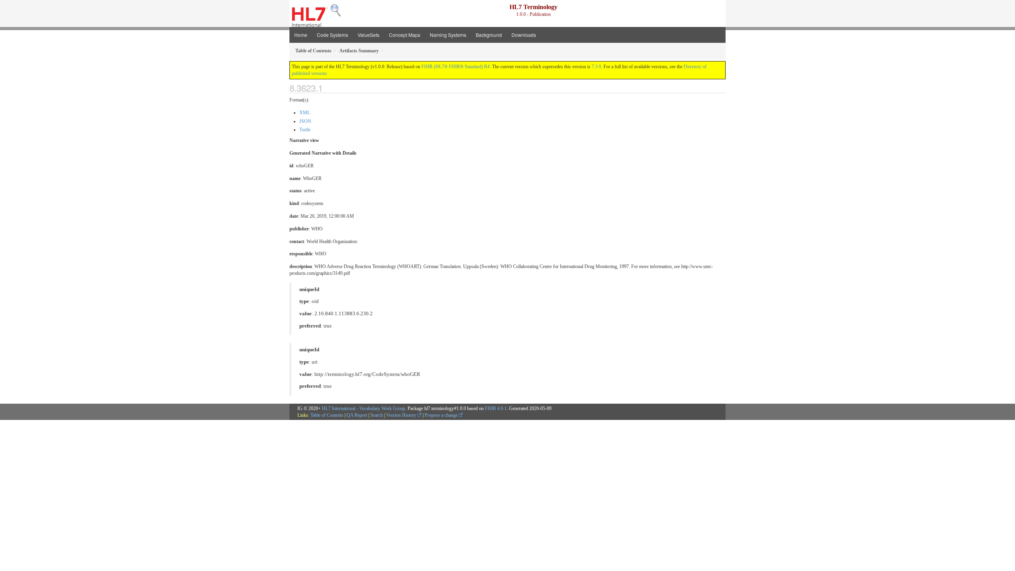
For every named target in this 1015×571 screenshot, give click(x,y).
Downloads (523, 34)
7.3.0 (596, 66)
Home (300, 34)
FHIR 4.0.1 (496, 408)
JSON (305, 121)
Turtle (304, 129)
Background (489, 34)
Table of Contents (326, 415)
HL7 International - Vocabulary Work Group (363, 408)
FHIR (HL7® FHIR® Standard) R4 (455, 66)
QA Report (357, 415)
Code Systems (332, 34)
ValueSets (368, 34)
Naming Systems (448, 34)
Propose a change (442, 415)
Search (376, 415)
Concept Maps (404, 34)
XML (304, 112)
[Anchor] (329, 87)
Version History (401, 415)
